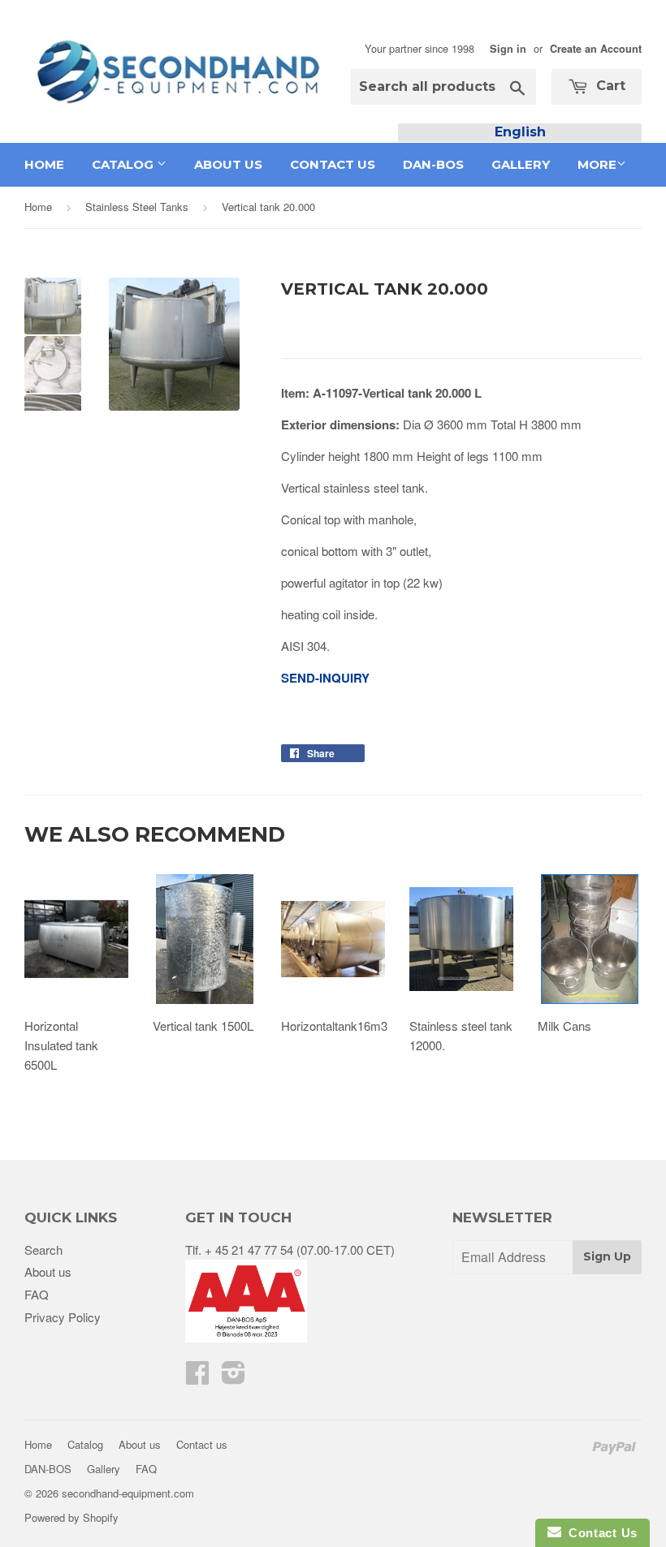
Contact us (332, 164)
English (520, 132)
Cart (608, 85)
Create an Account (596, 48)
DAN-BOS (433, 164)
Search (43, 1249)
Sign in (508, 48)
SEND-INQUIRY (325, 678)
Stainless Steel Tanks (136, 206)
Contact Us (599, 1533)
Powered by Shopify (71, 1517)
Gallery (520, 164)
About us (228, 164)
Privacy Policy (62, 1316)
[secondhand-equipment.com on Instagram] (233, 1376)
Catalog (124, 164)
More (596, 164)
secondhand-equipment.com (128, 1493)
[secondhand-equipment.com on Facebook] (197, 1376)
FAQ (36, 1294)
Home (44, 164)
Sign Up (607, 1256)
